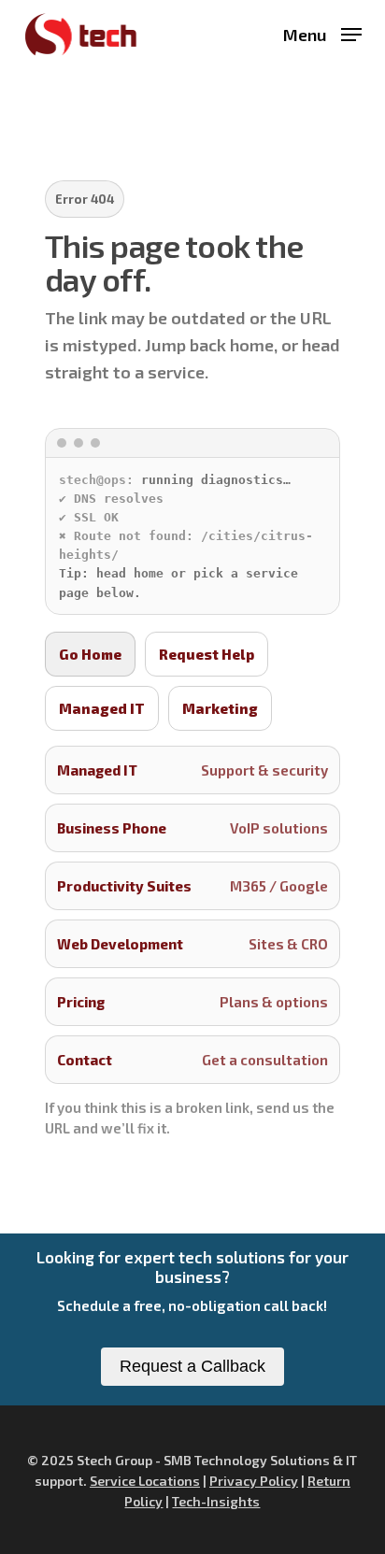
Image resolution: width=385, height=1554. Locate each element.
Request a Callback (192, 1366)
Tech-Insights (216, 1501)
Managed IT (102, 708)
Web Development (193, 943)
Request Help (206, 654)
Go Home (90, 654)
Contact (193, 1059)
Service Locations (145, 1481)
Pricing (193, 1001)
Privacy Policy (253, 1481)
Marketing (220, 708)
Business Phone (193, 828)
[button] (322, 31)
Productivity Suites (193, 885)
